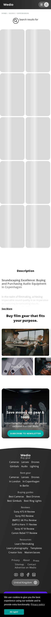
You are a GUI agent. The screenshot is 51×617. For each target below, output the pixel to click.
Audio (12, 13)
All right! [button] (14, 612)
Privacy (16, 560)
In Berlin (24, 485)
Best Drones (33, 496)
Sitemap (19, 564)
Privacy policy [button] (38, 604)
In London (14, 481)
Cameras (14, 462)
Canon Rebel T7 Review (24, 533)
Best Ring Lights (33, 500)
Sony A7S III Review (24, 511)
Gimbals (14, 466)
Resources (25, 539)
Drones (35, 462)
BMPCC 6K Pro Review (24, 520)
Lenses (25, 462)
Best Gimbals (14, 500)
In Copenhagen (31, 481)
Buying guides (25, 492)
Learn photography (17, 548)
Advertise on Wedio (25, 567)
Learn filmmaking (24, 543)
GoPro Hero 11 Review (24, 524)
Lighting (34, 466)
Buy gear (26, 457)
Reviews (25, 507)
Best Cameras (16, 496)
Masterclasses (32, 552)
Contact (31, 564)
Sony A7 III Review (24, 528)
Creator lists (15, 552)
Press (36, 560)
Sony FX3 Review (24, 515)
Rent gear (25, 472)
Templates (36, 548)
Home (4, 13)
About (26, 560)
